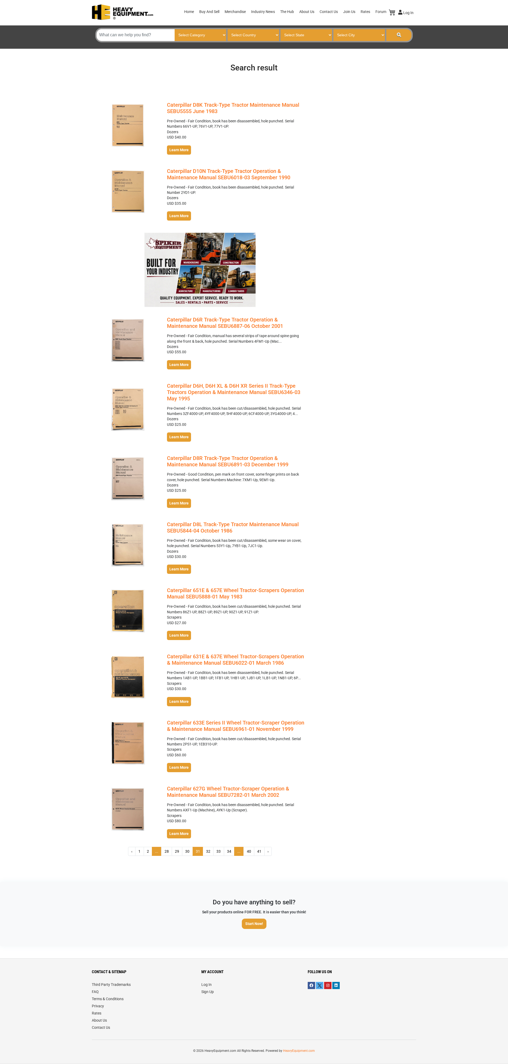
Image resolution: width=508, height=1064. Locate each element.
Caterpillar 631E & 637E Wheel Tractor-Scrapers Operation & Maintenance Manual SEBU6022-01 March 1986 (235, 659)
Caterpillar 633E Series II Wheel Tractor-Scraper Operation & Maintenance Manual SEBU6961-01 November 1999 (235, 725)
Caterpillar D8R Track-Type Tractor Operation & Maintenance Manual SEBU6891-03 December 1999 (227, 461)
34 (229, 851)
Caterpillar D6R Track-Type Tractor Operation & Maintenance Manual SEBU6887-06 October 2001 (225, 322)
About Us (306, 12)
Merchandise (235, 12)
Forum (380, 12)
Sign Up (207, 992)
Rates (365, 12)
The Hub (287, 12)
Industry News (263, 12)
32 (208, 851)
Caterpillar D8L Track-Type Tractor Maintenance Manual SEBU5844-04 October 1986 (233, 527)
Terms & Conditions (108, 999)
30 (187, 851)
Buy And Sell (209, 12)
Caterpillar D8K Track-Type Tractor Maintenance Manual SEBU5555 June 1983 (233, 108)
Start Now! (254, 924)
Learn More (179, 150)
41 (259, 851)
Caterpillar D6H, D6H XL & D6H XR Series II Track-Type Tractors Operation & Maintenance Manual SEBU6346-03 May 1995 (233, 392)
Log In (408, 13)
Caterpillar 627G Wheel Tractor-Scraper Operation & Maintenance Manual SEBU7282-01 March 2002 (228, 791)
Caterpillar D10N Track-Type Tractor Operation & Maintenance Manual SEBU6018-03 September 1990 (228, 174)
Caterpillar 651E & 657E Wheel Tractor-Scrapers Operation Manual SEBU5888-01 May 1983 (235, 593)
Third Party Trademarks (111, 984)
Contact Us (329, 12)
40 (249, 851)
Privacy (98, 1006)
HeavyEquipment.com (299, 1051)
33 (218, 851)
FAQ (95, 992)
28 (167, 851)
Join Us (349, 12)
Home (189, 12)
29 (177, 851)
